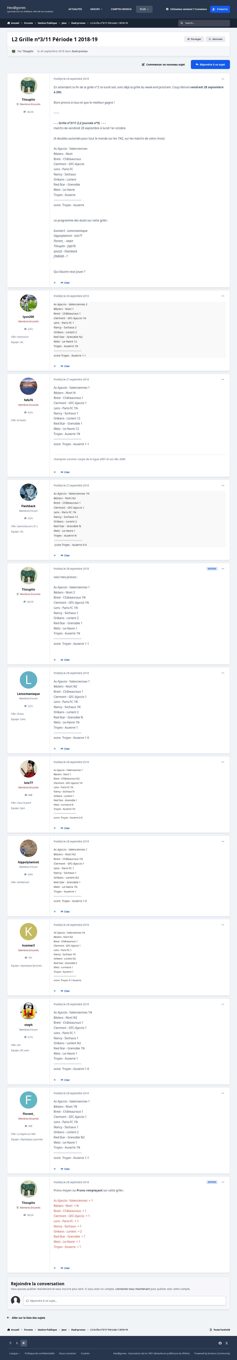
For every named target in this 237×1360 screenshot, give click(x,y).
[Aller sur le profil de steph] (28, 1011)
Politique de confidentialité (39, 1353)
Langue (13, 1353)
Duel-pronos (80, 51)
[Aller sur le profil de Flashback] (28, 492)
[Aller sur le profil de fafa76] (28, 386)
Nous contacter (67, 1353)
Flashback (28, 506)
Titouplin (28, 51)
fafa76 (28, 400)
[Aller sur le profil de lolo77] (28, 769)
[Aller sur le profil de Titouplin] (14, 51)
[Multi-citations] (54, 283)
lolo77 (28, 783)
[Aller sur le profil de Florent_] (28, 1100)
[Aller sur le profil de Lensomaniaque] (28, 680)
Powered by (212, 1353)
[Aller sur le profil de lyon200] (28, 303)
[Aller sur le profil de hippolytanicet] (28, 848)
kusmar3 (28, 945)
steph (28, 1025)
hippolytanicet (28, 862)
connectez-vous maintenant (132, 1289)
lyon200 (28, 317)
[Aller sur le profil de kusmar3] (28, 931)
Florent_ (28, 1114)
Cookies (85, 1353)
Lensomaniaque (28, 694)
